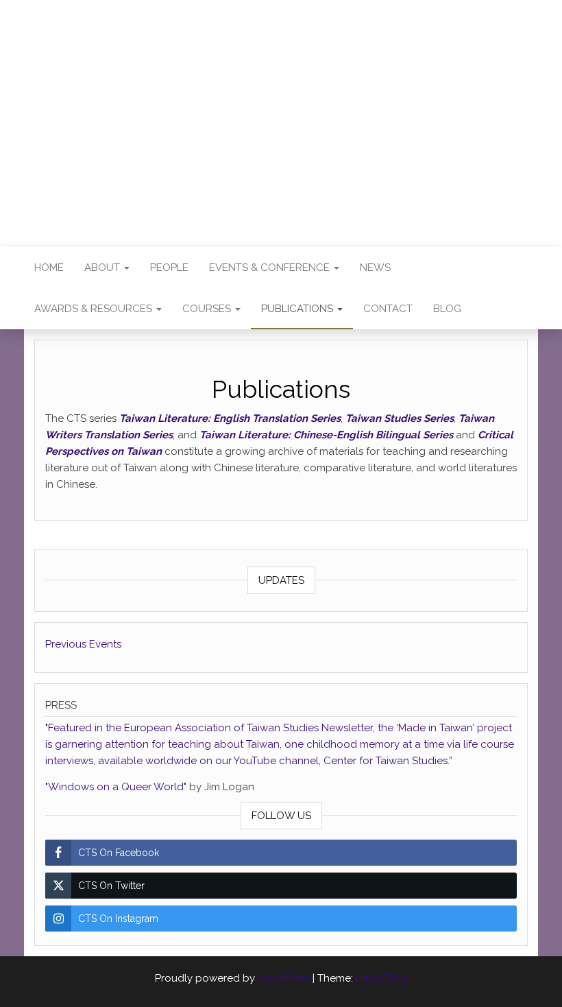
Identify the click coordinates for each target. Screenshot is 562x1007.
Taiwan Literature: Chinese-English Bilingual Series (326, 435)
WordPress (283, 978)
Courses (208, 309)
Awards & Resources (94, 309)
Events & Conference (270, 267)
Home (49, 267)
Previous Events (83, 644)
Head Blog (382, 978)
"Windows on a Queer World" (117, 787)
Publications (298, 309)
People (169, 267)
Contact (388, 309)
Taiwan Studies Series (399, 418)
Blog (447, 309)
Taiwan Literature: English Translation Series (230, 418)
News (375, 267)
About (103, 267)
